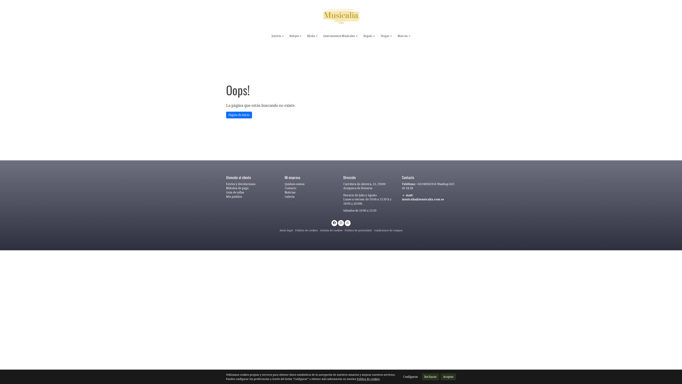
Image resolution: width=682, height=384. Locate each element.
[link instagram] (341, 222)
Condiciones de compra (388, 230)
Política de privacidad (358, 230)
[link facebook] (334, 222)
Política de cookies (306, 230)
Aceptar (448, 376)
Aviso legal (286, 230)
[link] (341, 16)
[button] (278, 36)
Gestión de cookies (331, 230)
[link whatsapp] (347, 222)
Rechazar (430, 376)
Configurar (410, 376)
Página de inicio (239, 115)
